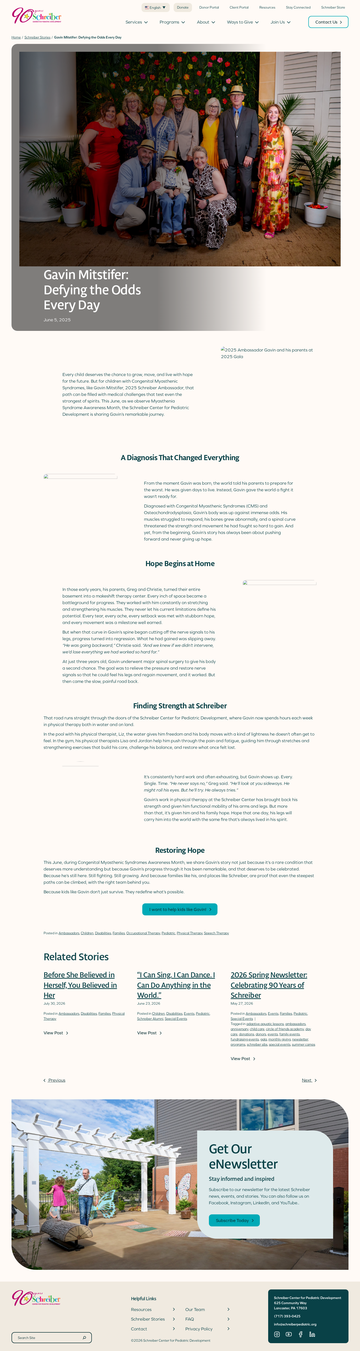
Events (189, 1013)
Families (119, 933)
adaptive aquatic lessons (265, 1024)
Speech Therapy (216, 933)
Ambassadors (69, 933)
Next (307, 1080)
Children (87, 933)
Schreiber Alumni (150, 1019)
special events (279, 1044)
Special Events (176, 1019)
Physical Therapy (190, 933)
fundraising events (245, 1039)
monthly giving (279, 1039)
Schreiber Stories (37, 37)
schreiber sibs (257, 1044)
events (273, 1034)
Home (16, 37)
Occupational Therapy (143, 933)
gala (263, 1039)
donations (246, 1034)
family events (289, 1034)
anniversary (239, 1029)
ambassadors (295, 1024)
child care (257, 1029)
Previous (56, 1080)
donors (261, 1034)
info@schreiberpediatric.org (295, 1324)
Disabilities (103, 933)
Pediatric (168, 933)
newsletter (300, 1039)
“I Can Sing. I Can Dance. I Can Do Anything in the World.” (176, 985)
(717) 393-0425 (287, 1316)
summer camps (303, 1044)
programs (238, 1044)
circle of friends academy (285, 1029)
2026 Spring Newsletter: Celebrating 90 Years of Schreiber (269, 985)
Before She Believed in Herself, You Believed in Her (80, 985)
